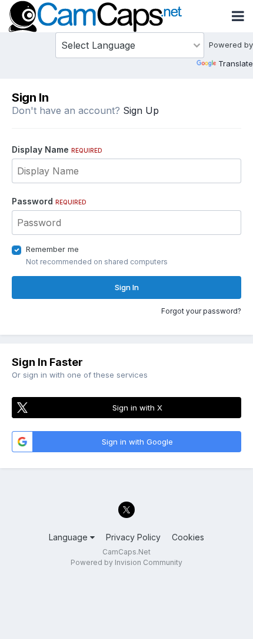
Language (69, 537)
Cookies (188, 537)
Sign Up (141, 110)
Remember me (52, 249)
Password (49, 201)
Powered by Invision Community (126, 562)
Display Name (57, 149)
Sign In (127, 287)
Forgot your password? (201, 311)
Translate (235, 63)
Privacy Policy (133, 537)
